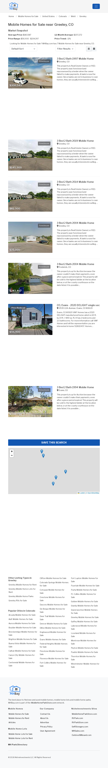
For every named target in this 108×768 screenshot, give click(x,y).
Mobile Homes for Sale (19, 714)
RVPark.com (77, 718)
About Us (44, 718)
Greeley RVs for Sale (18, 600)
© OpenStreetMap (92, 493)
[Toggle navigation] (96, 6)
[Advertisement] (54, 429)
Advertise (44, 722)
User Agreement (47, 731)
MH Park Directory (17, 744)
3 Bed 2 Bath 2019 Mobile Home (75, 140)
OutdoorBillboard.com (81, 735)
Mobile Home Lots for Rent (21, 738)
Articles (12, 722)
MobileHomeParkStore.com (43, 703)
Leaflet (82, 493)
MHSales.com (78, 731)
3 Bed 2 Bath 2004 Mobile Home (75, 223)
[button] (43, 456)
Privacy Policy (46, 726)
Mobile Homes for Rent (19, 718)
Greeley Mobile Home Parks (21, 596)
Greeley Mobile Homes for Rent (23, 585)
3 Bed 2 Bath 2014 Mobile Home (75, 181)
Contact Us (45, 714)
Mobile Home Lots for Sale (21, 734)
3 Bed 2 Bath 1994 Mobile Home (75, 387)
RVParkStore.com (80, 722)
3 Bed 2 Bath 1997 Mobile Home (75, 58)
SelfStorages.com (80, 726)
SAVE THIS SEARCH (54, 442)
